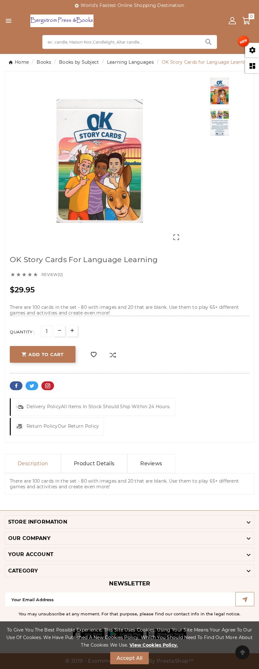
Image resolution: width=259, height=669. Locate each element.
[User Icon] (232, 20)
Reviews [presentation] (151, 464)
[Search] (208, 42)
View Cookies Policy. (154, 645)
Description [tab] (33, 464)
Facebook (16, 385)
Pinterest (47, 385)
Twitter (32, 385)
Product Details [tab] (94, 464)
